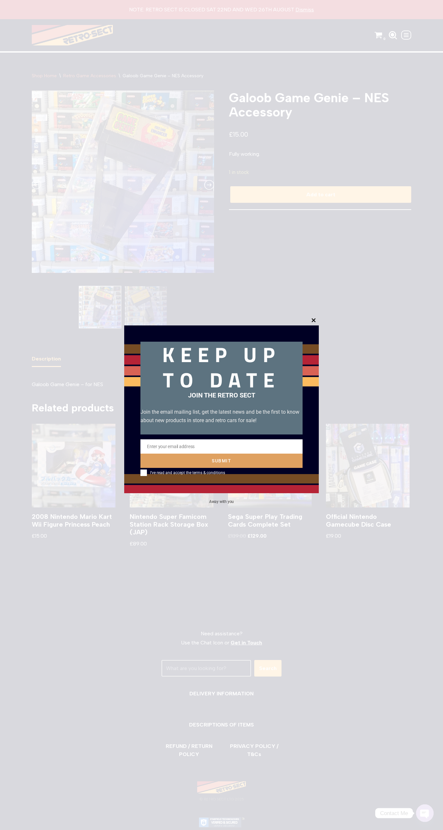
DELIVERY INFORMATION (221, 693)
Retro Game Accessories (89, 76)
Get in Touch (246, 643)
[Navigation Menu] (406, 35)
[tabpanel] (123, 182)
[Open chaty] (425, 813)
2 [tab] (128, 281)
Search (268, 668)
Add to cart (320, 194)
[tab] (46, 359)
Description (46, 359)
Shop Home (44, 76)
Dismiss (304, 9)
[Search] (393, 35)
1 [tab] (118, 281)
